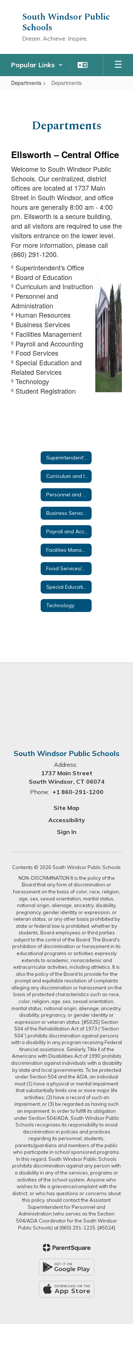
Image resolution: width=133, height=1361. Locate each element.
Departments (26, 82)
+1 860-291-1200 (77, 792)
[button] (37, 65)
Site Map (66, 807)
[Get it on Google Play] (66, 1267)
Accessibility (66, 820)
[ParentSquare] (66, 1247)
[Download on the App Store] (66, 1289)
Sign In (66, 831)
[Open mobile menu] (118, 65)
